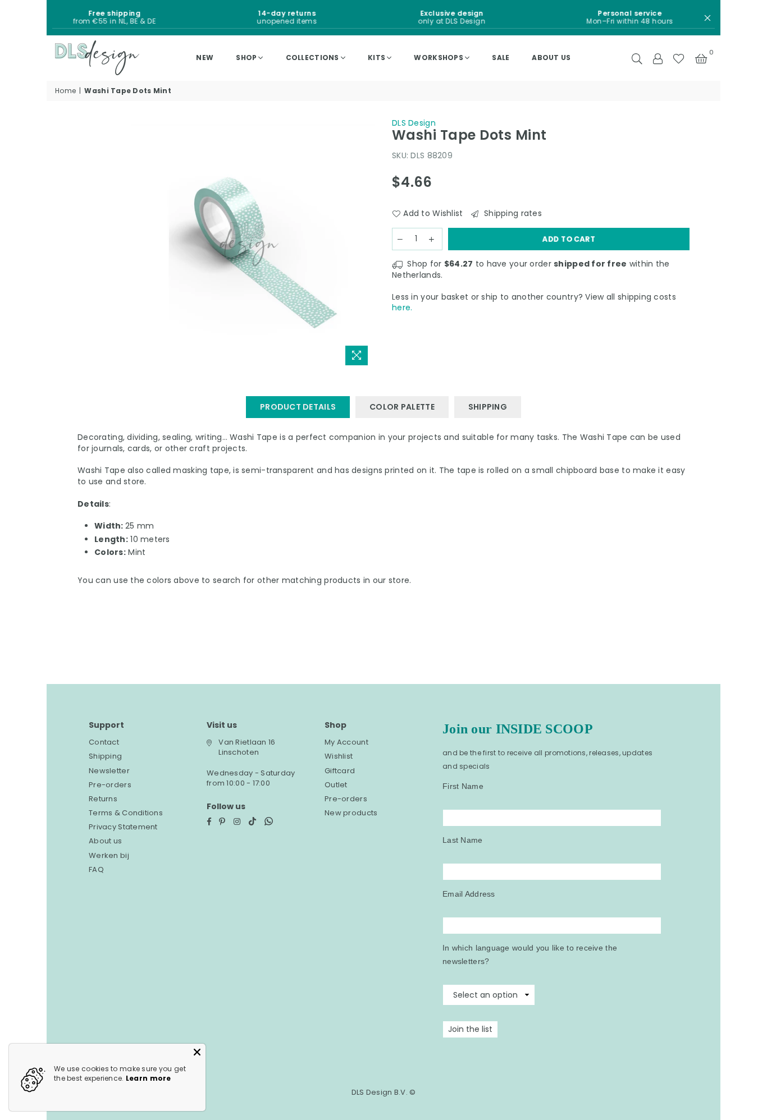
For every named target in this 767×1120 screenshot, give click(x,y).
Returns (103, 798)
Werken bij (109, 855)
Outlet (336, 784)
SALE (500, 57)
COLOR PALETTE (402, 406)
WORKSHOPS (438, 57)
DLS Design (414, 122)
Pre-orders (110, 784)
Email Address (468, 893)
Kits (376, 57)
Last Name (462, 840)
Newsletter (109, 770)
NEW (204, 57)
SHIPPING (487, 406)
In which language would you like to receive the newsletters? (529, 954)
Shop (246, 57)
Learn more (148, 1078)
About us (551, 57)
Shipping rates (511, 213)
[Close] (197, 1052)
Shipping (105, 756)
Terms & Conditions (126, 812)
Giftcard (340, 770)
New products (351, 812)
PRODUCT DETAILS (298, 406)
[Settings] (657, 57)
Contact (104, 742)
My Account (346, 742)
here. (402, 307)
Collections (312, 57)
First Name (462, 786)
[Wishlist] (679, 57)
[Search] (637, 57)
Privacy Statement (123, 826)
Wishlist (339, 756)
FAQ (96, 869)
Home (65, 90)
